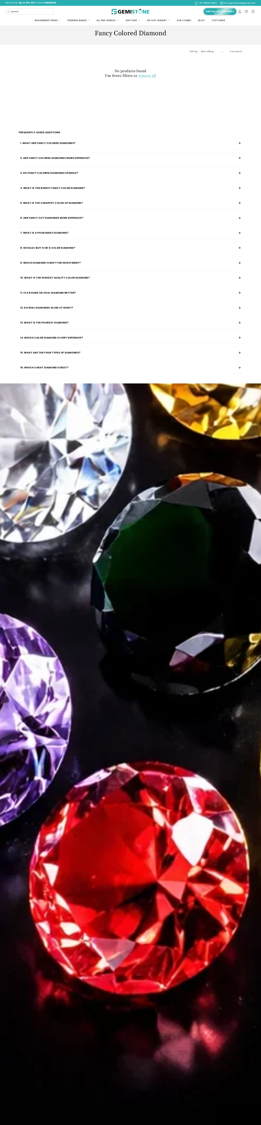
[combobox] (29, 11)
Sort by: (194, 51)
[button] (253, 11)
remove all (147, 76)
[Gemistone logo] (131, 11)
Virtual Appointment (220, 11)
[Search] (8, 11)
